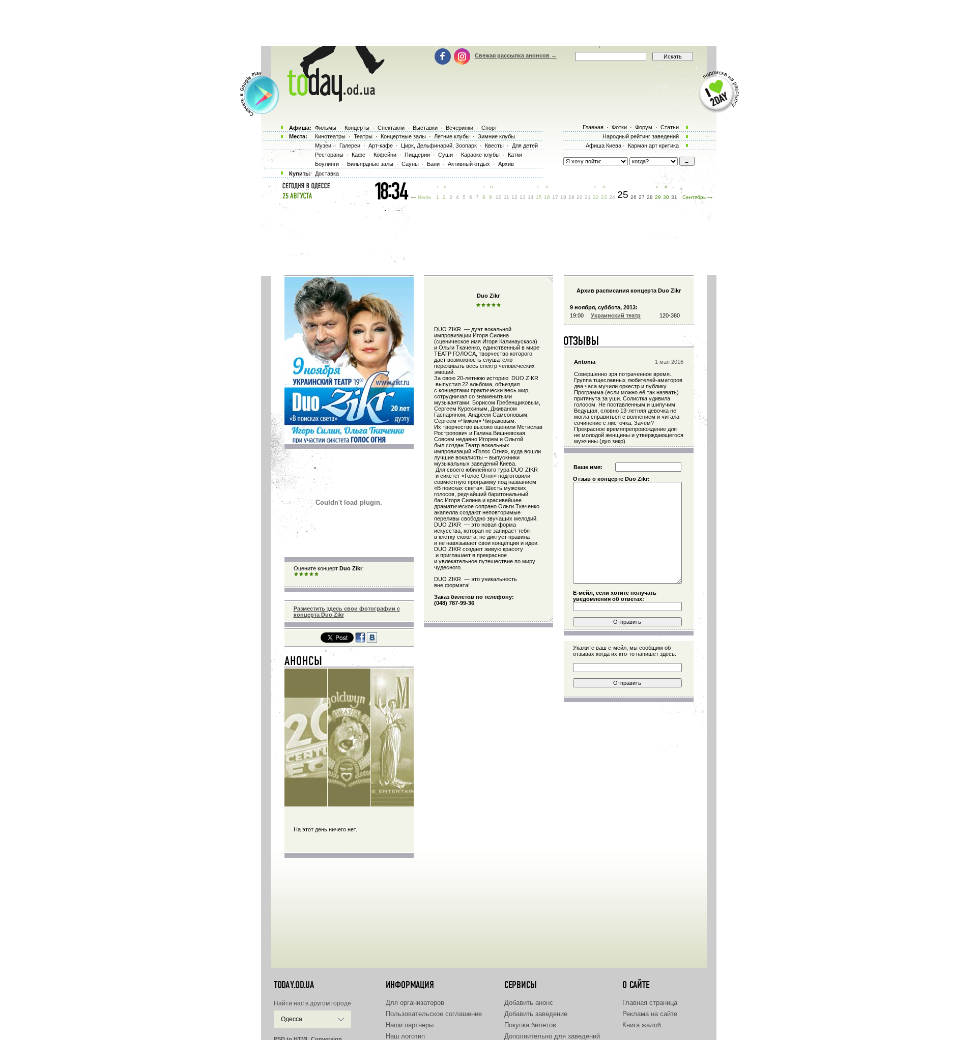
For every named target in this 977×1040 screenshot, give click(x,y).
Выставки (425, 128)
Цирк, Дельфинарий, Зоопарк (439, 145)
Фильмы (325, 128)
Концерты (356, 128)
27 (642, 197)
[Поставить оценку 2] (301, 574)
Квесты (494, 145)
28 (650, 197)
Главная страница (649, 1002)
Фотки (619, 127)
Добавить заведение (535, 1014)
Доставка (327, 173)
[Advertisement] (488, 23)
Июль (424, 197)
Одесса (291, 1019)
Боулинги (327, 164)
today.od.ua (294, 985)
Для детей (525, 145)
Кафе (358, 155)
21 (588, 197)
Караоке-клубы (480, 155)
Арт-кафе (380, 145)
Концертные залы (403, 136)
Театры (363, 136)
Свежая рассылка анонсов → (516, 55)
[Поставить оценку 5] (316, 574)
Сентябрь (694, 197)
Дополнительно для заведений (552, 1036)
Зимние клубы (496, 136)
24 (612, 197)
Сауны (410, 164)
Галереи (349, 145)
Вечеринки (459, 128)
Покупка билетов (530, 1025)
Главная (593, 127)
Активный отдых (469, 164)
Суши (445, 155)
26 (633, 197)
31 (674, 197)
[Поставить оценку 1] (296, 574)
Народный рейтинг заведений (640, 136)
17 (555, 197)
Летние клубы (452, 136)
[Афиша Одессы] (331, 99)
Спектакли (391, 128)
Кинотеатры (330, 136)
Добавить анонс (528, 1002)
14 (531, 197)
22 (596, 197)
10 (499, 197)
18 (563, 197)
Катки (515, 155)
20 (580, 197)
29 (658, 197)
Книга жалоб (641, 1025)
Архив (506, 164)
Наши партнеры (410, 1025)
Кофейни (384, 155)
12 (514, 197)
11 (506, 197)
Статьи (669, 127)
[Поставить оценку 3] (306, 574)
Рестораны (329, 155)
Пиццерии (417, 155)
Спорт (489, 128)
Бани (433, 164)
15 (539, 197)
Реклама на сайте (649, 1014)
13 (523, 197)
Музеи (323, 145)
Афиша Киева (603, 145)
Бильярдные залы (370, 164)
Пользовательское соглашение (434, 1014)
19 (571, 197)
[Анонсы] (303, 663)
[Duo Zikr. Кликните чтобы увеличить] (349, 441)
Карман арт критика (653, 145)
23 (604, 197)
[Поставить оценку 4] (311, 574)
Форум (643, 127)
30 (666, 197)
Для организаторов (415, 1002)
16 (547, 197)
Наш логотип (405, 1036)
